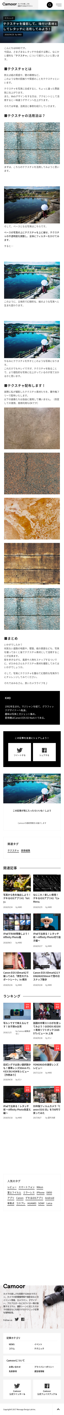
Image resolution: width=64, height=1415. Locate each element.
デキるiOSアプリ (34, 1198)
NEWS (11, 1344)
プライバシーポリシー (44, 1367)
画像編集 (25, 850)
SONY (41, 1203)
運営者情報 (39, 1371)
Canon (19, 1198)
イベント (38, 1344)
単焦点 (10, 1203)
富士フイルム (14, 1192)
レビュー (12, 1187)
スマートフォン (27, 1187)
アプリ (10, 1198)
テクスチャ (13, 850)
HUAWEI (31, 1203)
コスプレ (20, 1203)
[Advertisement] (32, 1148)
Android (49, 1198)
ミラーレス (29, 1192)
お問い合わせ (15, 1367)
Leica (49, 1203)
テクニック (9, 18)
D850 (49, 1192)
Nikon (40, 1187)
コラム (12, 1349)
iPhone (40, 1192)
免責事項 (13, 1371)
